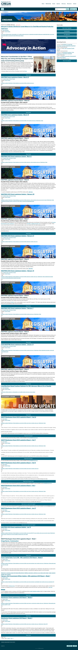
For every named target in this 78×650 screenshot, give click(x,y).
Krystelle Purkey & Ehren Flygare (8, 79)
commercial (24, 201)
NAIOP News (7, 31)
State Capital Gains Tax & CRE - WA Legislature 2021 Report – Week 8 (22, 557)
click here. (50, 587)
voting (31, 162)
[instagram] (72, 642)
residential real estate (33, 34)
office (21, 201)
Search (67, 9)
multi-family (13, 35)
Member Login (73, 9)
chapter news (49, 34)
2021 (3, 564)
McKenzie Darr (11, 585)
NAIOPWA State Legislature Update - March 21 (15, 77)
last (11, 638)
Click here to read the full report (28, 504)
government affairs (4, 34)
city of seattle (19, 34)
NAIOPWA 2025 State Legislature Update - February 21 (17, 236)
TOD (28, 120)
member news (11, 34)
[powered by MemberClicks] (39, 648)
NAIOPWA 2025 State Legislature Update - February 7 (17, 308)
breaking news (17, 534)
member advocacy (25, 34)
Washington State (39, 120)
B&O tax (15, 201)
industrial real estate (17, 278)
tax (11, 534)
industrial (32, 201)
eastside (50, 581)
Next (9, 638)
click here (30, 191)
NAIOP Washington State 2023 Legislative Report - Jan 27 (18, 508)
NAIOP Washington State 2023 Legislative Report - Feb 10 (18, 463)
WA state (26, 534)
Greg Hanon (4, 419)
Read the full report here (28, 481)
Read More (28, 75)
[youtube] (76, 642)
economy (22, 534)
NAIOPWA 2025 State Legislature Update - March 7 (16, 156)
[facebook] (74, 642)
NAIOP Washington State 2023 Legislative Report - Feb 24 (18, 417)
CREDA (16, 35)
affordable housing (7, 35)
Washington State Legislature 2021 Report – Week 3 (16, 618)
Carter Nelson (21, 35)
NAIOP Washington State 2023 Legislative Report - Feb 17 (18, 440)
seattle (15, 34)
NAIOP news (33, 533)
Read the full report (28, 435)
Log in (75, 645)
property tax (11, 201)
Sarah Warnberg (5, 30)
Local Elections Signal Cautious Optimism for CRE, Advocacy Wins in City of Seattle (26, 386)
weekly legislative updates (35, 591)
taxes (9, 534)
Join (2, 9)
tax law (13, 534)
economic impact (43, 200)
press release (32, 392)
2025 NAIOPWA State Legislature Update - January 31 (17, 344)
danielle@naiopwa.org (33, 437)
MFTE (7, 604)
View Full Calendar (67, 60)
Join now (69, 645)
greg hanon (29, 423)
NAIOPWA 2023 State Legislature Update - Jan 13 (16, 527)
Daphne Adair (5, 559)
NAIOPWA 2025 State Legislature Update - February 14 (17, 271)
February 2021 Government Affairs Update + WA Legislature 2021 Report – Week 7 (25, 576)
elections (28, 162)
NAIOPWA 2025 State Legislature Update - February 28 (17, 194)
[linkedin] (70, 642)
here (26, 71)
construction (33, 603)
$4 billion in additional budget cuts (33, 223)
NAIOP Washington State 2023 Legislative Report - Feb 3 (18, 485)
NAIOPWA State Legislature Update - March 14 (15, 115)
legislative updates (4, 83)
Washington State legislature (13, 83)
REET (18, 201)
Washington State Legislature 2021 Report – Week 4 (16, 597)
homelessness (40, 34)
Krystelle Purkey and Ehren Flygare (9, 158)
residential (45, 34)
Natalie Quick (39, 581)
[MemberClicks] (6, 5)
